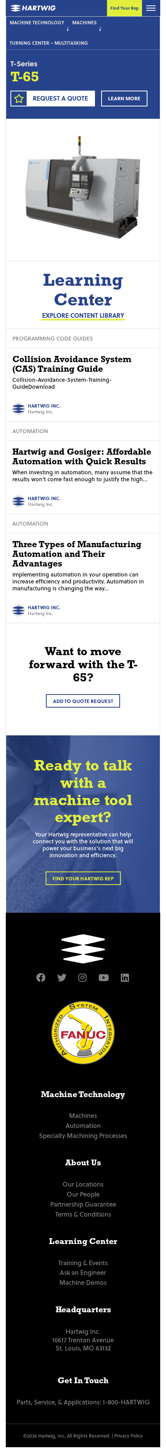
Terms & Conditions (83, 1214)
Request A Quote (60, 98)
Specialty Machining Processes (83, 1135)
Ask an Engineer (83, 1272)
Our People (83, 1193)
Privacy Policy (128, 1435)
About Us (83, 1163)
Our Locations (83, 1183)
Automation (83, 1125)
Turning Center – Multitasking (49, 42)
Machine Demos (83, 1282)
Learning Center (83, 1241)
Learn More (124, 98)
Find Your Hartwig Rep (83, 878)
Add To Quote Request (83, 701)
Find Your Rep (124, 8)
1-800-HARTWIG (126, 1401)
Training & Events (83, 1262)
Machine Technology (37, 22)
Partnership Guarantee (83, 1204)
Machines (84, 22)
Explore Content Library (83, 315)
